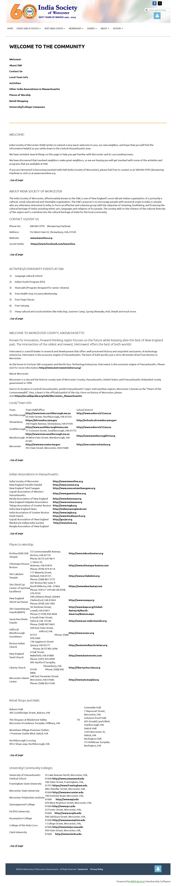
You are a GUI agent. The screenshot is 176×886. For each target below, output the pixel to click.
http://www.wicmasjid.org (84, 679)
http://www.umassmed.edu (68, 778)
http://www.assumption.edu (68, 820)
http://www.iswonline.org (68, 481)
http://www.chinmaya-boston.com (89, 565)
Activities (15, 83)
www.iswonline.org (41, 237)
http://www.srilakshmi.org (84, 575)
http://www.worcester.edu (67, 792)
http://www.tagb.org (65, 505)
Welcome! (15, 59)
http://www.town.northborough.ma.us (48, 413)
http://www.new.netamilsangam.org (74, 488)
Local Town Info (18, 77)
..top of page (16, 845)
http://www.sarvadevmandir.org (88, 620)
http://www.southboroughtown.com (47, 427)
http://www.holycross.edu (67, 826)
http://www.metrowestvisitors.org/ (60, 367)
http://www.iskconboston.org (86, 553)
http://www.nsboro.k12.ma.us (94, 413)
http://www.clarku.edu (68, 833)
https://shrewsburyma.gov (41, 420)
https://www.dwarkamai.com (85, 586)
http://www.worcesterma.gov (43, 444)
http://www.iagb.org (64, 512)
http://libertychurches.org (84, 667)
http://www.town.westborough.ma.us (48, 433)
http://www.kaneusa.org (67, 498)
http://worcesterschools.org (93, 444)
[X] (160, 3)
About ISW (15, 65)
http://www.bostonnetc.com (85, 655)
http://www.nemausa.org (67, 501)
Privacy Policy (96, 869)
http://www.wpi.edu (67, 799)
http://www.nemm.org (66, 484)
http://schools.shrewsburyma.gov (97, 420)
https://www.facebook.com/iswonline (53, 243)
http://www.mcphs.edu (68, 813)
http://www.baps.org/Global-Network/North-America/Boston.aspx (86, 610)
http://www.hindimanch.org (69, 515)
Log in (158, 868)
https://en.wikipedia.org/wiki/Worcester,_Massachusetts (48, 395)
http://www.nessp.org (81, 600)
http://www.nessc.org (81, 632)
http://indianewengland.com (70, 508)
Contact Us (15, 71)
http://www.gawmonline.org (69, 493)
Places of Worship (20, 94)
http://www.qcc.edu (63, 806)
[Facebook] (154, 3)
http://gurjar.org (62, 519)
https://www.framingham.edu (69, 785)
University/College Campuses (27, 106)
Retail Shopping (18, 100)
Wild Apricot (138, 881)
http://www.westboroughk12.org (96, 435)
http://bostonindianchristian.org (88, 645)
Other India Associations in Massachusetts (34, 88)
